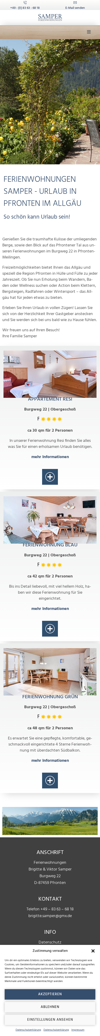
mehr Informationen (50, 457)
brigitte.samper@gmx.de (50, 916)
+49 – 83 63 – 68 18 (57, 909)
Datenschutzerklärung (28, 1030)
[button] (93, 951)
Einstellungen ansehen (50, 1020)
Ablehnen (50, 1007)
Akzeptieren (50, 994)
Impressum (77, 1030)
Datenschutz (50, 942)
